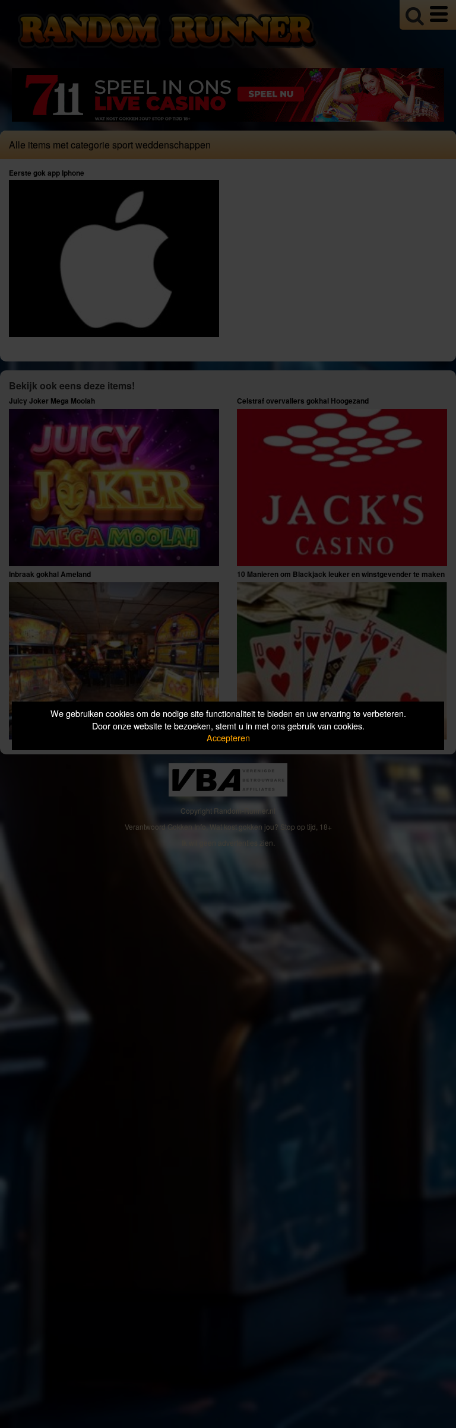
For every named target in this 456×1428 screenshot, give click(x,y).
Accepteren (228, 737)
